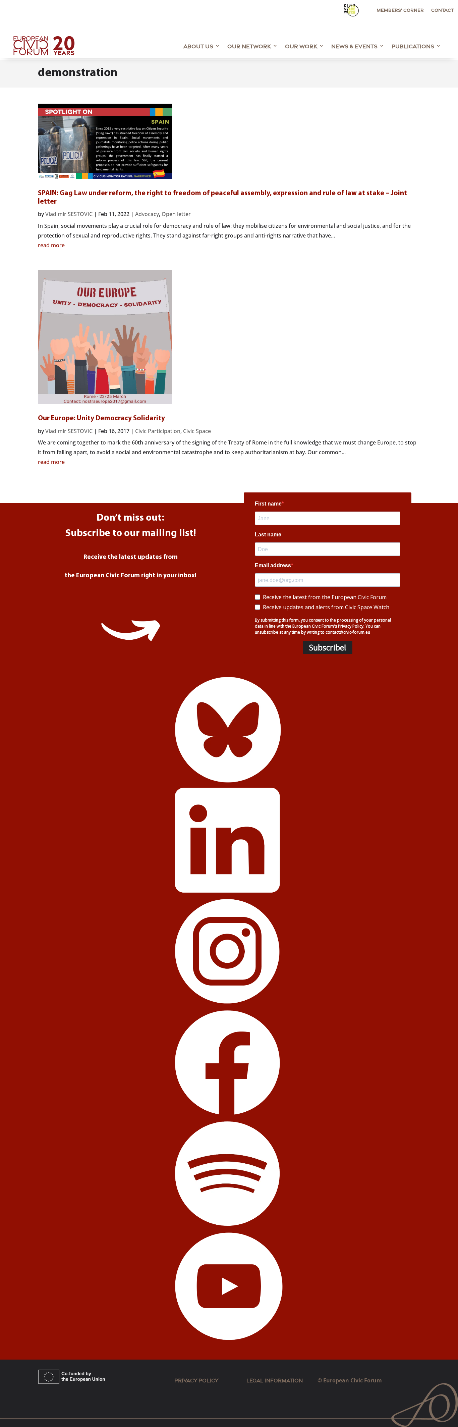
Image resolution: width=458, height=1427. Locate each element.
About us (198, 45)
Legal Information (282, 1380)
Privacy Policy (196, 1380)
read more (51, 245)
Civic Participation (157, 431)
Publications (413, 45)
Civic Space (197, 431)
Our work (301, 45)
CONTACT (442, 9)
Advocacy (147, 214)
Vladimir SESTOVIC (69, 214)
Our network (249, 45)
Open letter (176, 214)
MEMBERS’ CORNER (400, 9)
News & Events (354, 45)
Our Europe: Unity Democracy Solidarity (101, 418)
